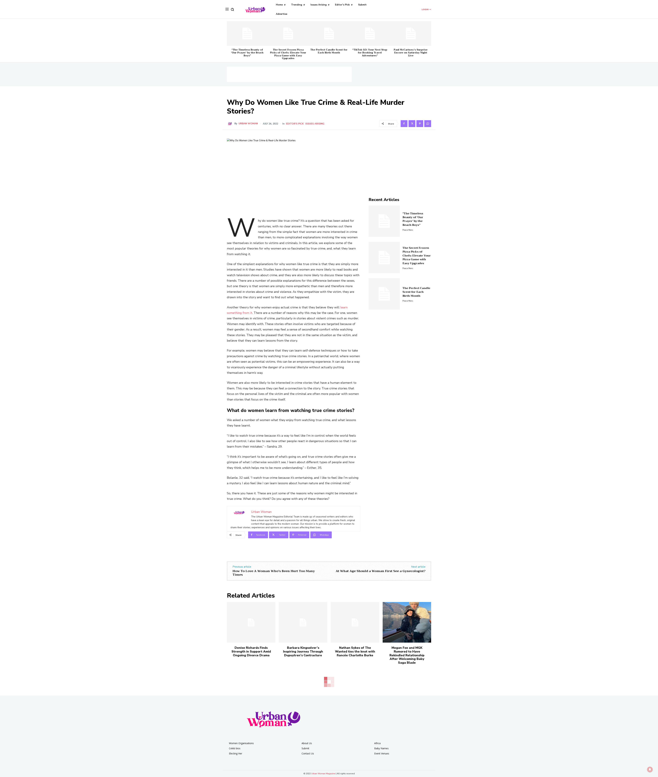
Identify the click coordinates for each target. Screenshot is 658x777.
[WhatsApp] (427, 123)
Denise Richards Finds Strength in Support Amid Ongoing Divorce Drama (251, 651)
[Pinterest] (419, 123)
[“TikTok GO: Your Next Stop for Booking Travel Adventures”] (369, 33)
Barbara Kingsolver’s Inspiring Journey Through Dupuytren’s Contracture (303, 651)
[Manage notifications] (650, 769)
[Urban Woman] (230, 124)
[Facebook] (404, 123)
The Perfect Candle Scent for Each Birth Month (329, 51)
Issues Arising (314, 124)
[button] (232, 9)
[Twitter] (412, 123)
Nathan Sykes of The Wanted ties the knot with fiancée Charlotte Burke (355, 651)
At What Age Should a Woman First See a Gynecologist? (380, 571)
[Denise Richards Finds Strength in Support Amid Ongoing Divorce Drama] (251, 622)
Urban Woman (248, 123)
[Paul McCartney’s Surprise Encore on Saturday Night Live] (410, 33)
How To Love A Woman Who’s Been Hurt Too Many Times (274, 573)
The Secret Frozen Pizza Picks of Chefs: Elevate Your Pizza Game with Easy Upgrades (288, 54)
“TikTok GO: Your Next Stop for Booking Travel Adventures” (369, 53)
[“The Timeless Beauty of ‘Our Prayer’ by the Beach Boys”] (247, 33)
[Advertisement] (289, 74)
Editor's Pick (295, 124)
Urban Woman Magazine (323, 773)
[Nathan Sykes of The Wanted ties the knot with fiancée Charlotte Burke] (355, 622)
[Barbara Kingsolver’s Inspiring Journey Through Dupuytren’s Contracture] (303, 622)
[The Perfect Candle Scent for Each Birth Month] (329, 33)
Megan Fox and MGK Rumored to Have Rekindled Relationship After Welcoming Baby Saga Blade (406, 655)
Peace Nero (408, 230)
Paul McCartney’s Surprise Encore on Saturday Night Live (411, 53)
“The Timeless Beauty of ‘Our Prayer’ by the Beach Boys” (247, 53)
